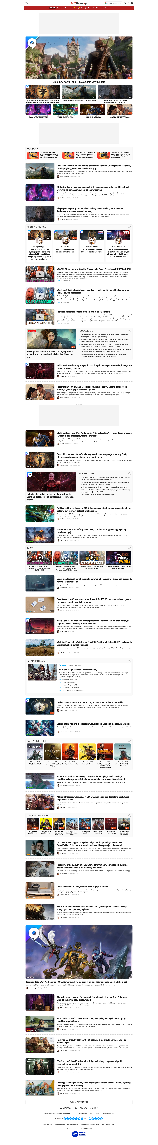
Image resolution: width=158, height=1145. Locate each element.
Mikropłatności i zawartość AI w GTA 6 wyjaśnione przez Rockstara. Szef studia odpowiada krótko (79, 802)
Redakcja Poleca (79, 227)
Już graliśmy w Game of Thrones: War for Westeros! (92, 246)
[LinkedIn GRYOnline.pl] (79, 1118)
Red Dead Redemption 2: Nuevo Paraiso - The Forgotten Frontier (105, 755)
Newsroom (60, 8)
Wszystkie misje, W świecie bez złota (73, 690)
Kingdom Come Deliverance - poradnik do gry (59, 826)
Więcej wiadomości (79, 1102)
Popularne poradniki (79, 815)
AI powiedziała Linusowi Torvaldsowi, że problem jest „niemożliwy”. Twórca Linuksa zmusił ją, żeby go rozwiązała (79, 1002)
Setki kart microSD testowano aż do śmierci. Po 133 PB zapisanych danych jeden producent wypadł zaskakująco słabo (79, 604)
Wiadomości (66, 1107)
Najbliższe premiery (108, 1113)
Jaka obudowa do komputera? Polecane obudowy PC (98, 494)
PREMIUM (52, 8)
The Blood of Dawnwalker (70, 754)
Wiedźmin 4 (97, 1113)
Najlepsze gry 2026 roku (70, 1113)
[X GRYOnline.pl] (70, 1118)
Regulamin (50, 1124)
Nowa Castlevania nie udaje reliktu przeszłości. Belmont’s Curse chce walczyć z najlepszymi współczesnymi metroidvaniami (79, 626)
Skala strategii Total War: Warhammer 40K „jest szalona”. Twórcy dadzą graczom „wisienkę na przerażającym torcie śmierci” (92, 111)
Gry (66, 8)
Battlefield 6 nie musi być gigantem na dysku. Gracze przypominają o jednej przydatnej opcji (79, 534)
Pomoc (113, 1124)
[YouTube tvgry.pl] (90, 1118)
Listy (77, 8)
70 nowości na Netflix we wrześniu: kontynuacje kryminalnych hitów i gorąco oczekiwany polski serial (79, 1023)
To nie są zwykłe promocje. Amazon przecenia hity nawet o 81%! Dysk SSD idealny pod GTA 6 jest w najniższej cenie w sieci (43, 155)
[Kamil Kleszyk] (100, 96)
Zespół (98, 1124)
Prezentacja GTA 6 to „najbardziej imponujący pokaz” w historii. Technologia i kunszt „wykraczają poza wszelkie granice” (119, 111)
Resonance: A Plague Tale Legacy (52, 755)
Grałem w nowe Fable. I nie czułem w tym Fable (65, 246)
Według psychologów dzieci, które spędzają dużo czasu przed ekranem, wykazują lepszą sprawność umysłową (79, 1088)
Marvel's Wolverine (87, 754)
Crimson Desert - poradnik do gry (98, 826)
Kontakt (108, 1124)
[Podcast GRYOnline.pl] (76, 1118)
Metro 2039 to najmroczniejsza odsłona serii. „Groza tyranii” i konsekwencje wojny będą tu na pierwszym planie (79, 912)
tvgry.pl (79, 548)
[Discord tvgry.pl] (98, 1118)
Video (102, 8)
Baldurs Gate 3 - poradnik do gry (85, 826)
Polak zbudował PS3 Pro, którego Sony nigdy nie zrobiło (79, 890)
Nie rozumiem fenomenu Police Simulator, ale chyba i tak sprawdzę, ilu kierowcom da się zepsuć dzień (118, 246)
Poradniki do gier (79, 660)
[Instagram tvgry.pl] (95, 1118)
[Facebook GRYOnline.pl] (65, 1118)
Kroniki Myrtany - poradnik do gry (111, 826)
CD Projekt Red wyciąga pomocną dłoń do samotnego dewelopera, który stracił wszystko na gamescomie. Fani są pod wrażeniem (38, 111)
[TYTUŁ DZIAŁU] (79, 741)
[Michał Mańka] (27, 77)
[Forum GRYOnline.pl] (82, 1118)
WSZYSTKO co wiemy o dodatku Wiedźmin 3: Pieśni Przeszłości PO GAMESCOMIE (79, 274)
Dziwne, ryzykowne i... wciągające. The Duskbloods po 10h (118, 560)
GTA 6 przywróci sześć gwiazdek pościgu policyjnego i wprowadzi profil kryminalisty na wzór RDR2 (79, 1066)
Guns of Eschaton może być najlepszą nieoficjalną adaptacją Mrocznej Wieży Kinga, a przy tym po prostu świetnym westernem (43, 94)
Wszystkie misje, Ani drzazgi (70, 688)
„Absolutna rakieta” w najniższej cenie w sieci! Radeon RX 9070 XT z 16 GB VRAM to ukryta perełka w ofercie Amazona (114, 155)
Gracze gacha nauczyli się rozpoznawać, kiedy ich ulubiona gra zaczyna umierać (79, 727)
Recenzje (83, 8)
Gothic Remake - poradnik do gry (33, 826)
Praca (102, 1124)
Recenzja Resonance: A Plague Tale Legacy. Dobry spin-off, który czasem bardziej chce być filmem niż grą (51, 344)
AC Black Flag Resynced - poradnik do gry (79, 678)
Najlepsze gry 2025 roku (86, 1113)
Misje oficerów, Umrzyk (69, 682)
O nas (44, 1124)
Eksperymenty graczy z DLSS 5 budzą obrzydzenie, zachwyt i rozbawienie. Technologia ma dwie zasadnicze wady (115, 94)
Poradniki (96, 8)
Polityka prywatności (72, 1124)
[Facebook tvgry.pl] (101, 1118)
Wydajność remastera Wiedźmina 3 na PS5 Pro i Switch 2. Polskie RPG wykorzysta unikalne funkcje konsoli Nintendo (79, 647)
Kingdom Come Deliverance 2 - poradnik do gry (124, 826)
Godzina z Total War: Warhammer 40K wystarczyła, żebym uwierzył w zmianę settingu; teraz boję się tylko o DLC (79, 957)
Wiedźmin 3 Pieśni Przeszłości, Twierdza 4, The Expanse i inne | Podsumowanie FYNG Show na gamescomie (79, 295)
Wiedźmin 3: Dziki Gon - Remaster (122, 755)
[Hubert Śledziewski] (63, 96)
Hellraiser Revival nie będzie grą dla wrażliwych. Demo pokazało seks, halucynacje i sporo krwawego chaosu (79, 370)
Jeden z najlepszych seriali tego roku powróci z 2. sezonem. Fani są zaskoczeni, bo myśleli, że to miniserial (79, 583)
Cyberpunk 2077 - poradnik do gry (46, 826)
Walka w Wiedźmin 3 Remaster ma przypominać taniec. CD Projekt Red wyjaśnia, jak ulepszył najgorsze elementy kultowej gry (79, 94)
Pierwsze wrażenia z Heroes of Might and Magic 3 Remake (79, 317)
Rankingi (71, 8)
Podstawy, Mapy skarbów (69, 679)
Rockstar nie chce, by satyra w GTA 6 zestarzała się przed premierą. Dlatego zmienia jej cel (79, 1045)
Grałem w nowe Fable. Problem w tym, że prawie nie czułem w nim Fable (79, 60)
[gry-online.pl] (79, 3)
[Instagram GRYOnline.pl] (67, 1118)
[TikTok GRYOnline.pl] (73, 1118)
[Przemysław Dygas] (27, 96)
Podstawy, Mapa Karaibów (70, 685)
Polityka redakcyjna (59, 1124)
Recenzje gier (105, 330)
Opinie (90, 8)
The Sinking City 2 (35, 754)
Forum (107, 8)
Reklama (92, 1124)
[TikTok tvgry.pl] (93, 1118)
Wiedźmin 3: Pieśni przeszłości (53, 1113)
